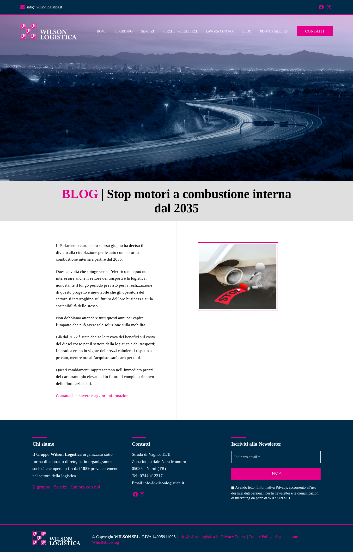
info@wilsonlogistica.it (163, 483)
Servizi (61, 486)
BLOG (80, 194)
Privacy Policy (233, 536)
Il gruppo (41, 486)
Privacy (281, 487)
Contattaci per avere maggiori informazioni (93, 395)
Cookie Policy (261, 536)
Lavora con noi (85, 486)
